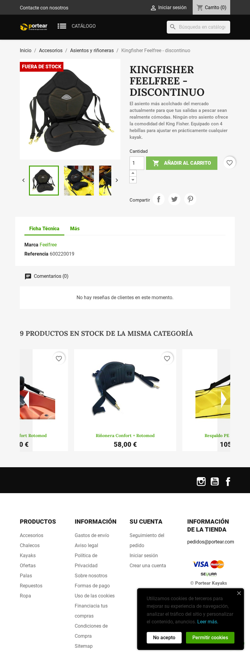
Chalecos (30, 545)
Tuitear (174, 199)
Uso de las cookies (95, 596)
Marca (31, 245)
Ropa (25, 596)
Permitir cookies (210, 637)
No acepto (164, 637)
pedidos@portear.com (210, 542)
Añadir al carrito (181, 163)
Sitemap (84, 646)
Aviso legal (86, 545)
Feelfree (48, 245)
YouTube (215, 485)
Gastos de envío (92, 535)
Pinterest (190, 199)
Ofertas (28, 565)
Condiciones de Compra (91, 631)
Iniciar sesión (144, 555)
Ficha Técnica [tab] (44, 228)
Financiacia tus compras (91, 611)
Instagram (201, 485)
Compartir (158, 199)
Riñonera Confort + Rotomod (125, 435)
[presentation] (26, 400)
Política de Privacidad (86, 560)
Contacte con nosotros (44, 8)
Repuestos (31, 586)
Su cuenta (146, 521)
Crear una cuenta (148, 565)
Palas (26, 576)
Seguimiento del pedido (147, 540)
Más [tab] (75, 228)
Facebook (228, 485)
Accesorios (31, 535)
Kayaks (28, 555)
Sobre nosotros (91, 576)
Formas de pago (92, 586)
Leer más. (207, 622)
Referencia (36, 254)
